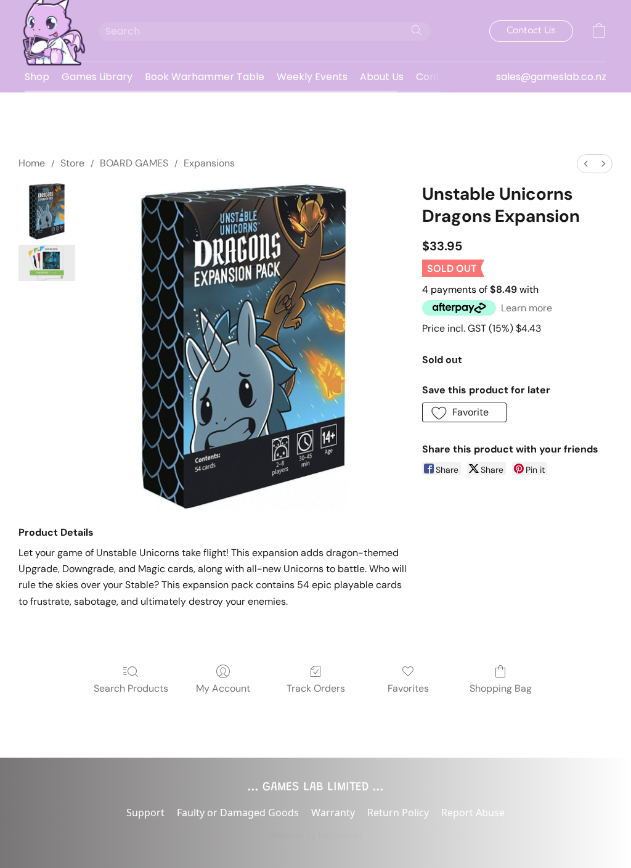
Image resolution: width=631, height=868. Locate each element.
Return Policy (398, 812)
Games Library (97, 77)
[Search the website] (416, 30)
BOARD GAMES (134, 163)
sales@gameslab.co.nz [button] (551, 77)
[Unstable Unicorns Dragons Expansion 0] (46, 211)
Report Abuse (473, 812)
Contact (436, 77)
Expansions (209, 163)
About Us (382, 77)
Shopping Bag (501, 688)
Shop (37, 77)
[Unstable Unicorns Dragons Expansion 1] (46, 263)
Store (72, 163)
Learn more (526, 307)
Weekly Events (312, 77)
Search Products (131, 688)
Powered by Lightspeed (316, 834)
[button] (49, 30)
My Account (223, 688)
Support (145, 812)
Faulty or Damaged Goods (238, 812)
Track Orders (316, 688)
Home (31, 163)
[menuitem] (586, 164)
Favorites (408, 688)
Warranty (333, 812)
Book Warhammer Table (204, 77)
